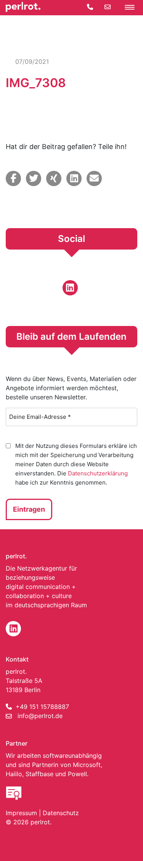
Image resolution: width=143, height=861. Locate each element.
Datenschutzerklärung (98, 473)
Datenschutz (61, 813)
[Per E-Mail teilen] (94, 178)
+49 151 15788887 (42, 706)
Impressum (21, 813)
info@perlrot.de (40, 716)
